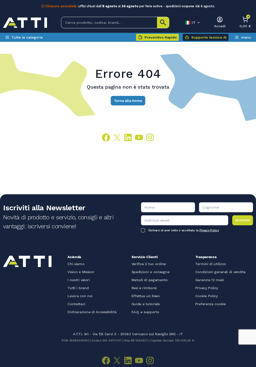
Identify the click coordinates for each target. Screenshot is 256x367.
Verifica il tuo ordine (149, 264)
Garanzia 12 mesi (209, 280)
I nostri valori (79, 280)
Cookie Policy (206, 296)
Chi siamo (76, 264)
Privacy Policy (209, 230)
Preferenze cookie (210, 304)
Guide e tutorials (146, 304)
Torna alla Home (128, 101)
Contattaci (76, 304)
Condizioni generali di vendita (220, 272)
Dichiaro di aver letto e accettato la (183, 230)
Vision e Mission (81, 272)
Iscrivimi (243, 220)
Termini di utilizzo (210, 264)
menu (246, 37)
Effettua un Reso (146, 296)
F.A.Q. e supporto (145, 312)
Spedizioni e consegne (151, 272)
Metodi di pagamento (150, 280)
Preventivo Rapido (160, 37)
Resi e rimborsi (144, 288)
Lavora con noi (80, 296)
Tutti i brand (78, 288)
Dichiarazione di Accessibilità (92, 312)
